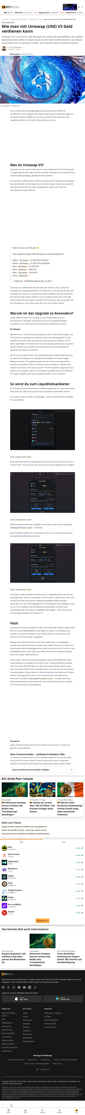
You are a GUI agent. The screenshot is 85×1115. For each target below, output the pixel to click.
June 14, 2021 (46, 281)
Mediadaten (7, 1023)
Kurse (25, 1016)
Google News (28, 1041)
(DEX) (29, 117)
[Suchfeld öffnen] (79, 7)
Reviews (26, 1023)
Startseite (5, 19)
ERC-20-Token (24, 175)
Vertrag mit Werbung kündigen (65, 1060)
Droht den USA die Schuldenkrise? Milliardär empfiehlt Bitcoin (25, 834)
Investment (33, 19)
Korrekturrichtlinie (9, 1047)
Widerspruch (57, 1064)
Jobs (3, 1019)
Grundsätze (7, 1037)
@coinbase (23, 272)
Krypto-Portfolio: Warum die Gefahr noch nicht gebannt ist (24, 827)
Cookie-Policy (45, 1060)
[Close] (11, 1105)
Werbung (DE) (50, 1023)
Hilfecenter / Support (53, 1013)
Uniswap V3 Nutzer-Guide (21, 527)
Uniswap (40, 397)
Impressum (6, 1026)
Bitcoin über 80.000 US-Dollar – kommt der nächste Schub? (24, 830)
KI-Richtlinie (7, 1051)
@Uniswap (24, 260)
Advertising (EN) (51, 1020)
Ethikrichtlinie (7, 1040)
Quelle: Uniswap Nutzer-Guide (20, 457)
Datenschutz (7, 1030)
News (25, 1013)
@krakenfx (23, 275)
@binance (22, 269)
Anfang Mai (34, 111)
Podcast (26, 1027)
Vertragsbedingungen (16, 1060)
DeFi (40, 19)
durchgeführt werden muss (41, 678)
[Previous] (2, 1104)
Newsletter (27, 1038)
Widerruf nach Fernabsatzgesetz (37, 1064)
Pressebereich (50, 1027)
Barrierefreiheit (8, 1033)
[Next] (7, 1104)
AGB (37, 1069)
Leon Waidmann (16, 47)
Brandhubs (27, 1034)
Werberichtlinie (8, 1044)
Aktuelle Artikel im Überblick (18, 19)
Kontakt (47, 1016)
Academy (27, 1030)
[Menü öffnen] (82, 7)
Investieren (27, 1020)
